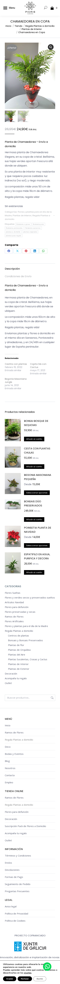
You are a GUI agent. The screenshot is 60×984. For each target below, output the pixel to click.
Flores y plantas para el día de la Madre (26, 626)
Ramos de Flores (14, 616)
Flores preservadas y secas (20, 611)
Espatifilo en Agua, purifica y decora (37, 556)
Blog (7, 761)
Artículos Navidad (14, 602)
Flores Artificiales (14, 621)
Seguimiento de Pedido (17, 884)
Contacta (10, 775)
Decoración (11, 673)
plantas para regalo (13, 235)
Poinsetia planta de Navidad (37, 530)
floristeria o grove (23, 224)
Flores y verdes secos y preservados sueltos (30, 597)
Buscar (51, 698)
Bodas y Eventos (14, 753)
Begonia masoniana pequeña (37, 477)
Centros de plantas (18, 635)
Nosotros (10, 768)
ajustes (27, 972)
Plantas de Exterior (18, 668)
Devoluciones (12, 869)
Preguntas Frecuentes (17, 891)
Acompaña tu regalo (16, 678)
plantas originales (30, 232)
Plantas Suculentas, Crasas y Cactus (27, 659)
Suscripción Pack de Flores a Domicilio (25, 826)
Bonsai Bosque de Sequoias (36, 423)
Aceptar (9, 979)
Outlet (8, 683)
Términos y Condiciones (18, 855)
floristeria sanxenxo (33, 228)
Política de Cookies (15, 920)
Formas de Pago (14, 877)
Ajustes (39, 979)
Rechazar (25, 979)
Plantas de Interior (22, 215)
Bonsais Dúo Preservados (33, 503)
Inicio (7, 725)
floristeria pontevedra (14, 228)
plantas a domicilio (13, 232)
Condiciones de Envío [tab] (18, 276)
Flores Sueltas (12, 592)
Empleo (9, 782)
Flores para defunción (16, 607)
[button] (51, 47)
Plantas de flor (16, 645)
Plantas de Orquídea (19, 649)
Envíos (8, 862)
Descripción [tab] (12, 269)
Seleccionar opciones (37, 492)
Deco (8, 746)
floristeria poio (38, 224)
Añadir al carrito (34, 439)
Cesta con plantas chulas (37, 450)
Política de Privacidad (16, 913)
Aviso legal (10, 906)
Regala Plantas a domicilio (19, 630)
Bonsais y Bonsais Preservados (25, 640)
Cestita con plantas (16, 364)
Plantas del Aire (16, 654)
